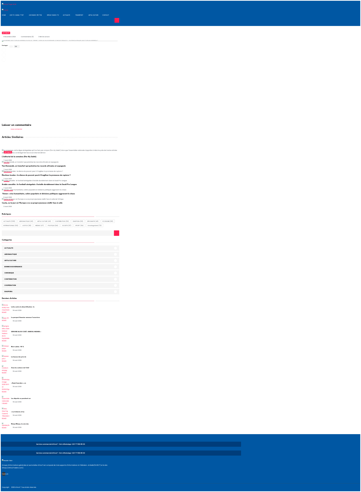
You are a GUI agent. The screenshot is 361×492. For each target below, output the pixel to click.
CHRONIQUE (9, 273)
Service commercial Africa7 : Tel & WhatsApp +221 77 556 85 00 (60, 444)
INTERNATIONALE (10, 225)
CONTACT (105, 15)
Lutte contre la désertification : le (22, 307)
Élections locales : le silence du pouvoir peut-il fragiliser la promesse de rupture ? (36, 175)
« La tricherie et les (17, 412)
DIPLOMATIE (92, 221)
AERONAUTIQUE (26, 221)
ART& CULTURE (93, 15)
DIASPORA (78, 221)
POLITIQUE (53, 225)
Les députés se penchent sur (21, 398)
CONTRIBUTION (62, 221)
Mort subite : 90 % (17, 347)
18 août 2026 (17, 310)
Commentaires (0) (27, 37)
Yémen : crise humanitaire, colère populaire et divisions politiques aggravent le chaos (38, 194)
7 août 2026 (7, 160)
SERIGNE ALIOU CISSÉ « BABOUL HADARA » (26, 331)
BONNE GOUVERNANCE (13, 266)
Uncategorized (95, 225)
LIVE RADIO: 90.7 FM (35, 15)
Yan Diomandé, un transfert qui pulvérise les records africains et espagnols (34, 166)
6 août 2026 (7, 197)
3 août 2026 (7, 206)
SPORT (79, 225)
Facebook (4, 474)
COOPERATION (10, 285)
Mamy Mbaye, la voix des (20, 424)
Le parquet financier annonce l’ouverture (25, 317)
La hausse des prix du (18, 357)
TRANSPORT (79, 15)
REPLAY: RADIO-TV (53, 15)
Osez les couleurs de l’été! (20, 368)
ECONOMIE (108, 221)
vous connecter (16, 129)
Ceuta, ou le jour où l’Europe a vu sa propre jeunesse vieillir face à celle (32, 203)
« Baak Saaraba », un (18, 383)
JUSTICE (26, 225)
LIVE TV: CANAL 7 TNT (17, 15)
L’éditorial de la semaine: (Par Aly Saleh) (19, 157)
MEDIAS (39, 225)
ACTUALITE (66, 15)
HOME (4, 15)
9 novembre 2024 (9, 37)
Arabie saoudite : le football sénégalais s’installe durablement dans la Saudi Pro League (39, 184)
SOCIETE (66, 225)
